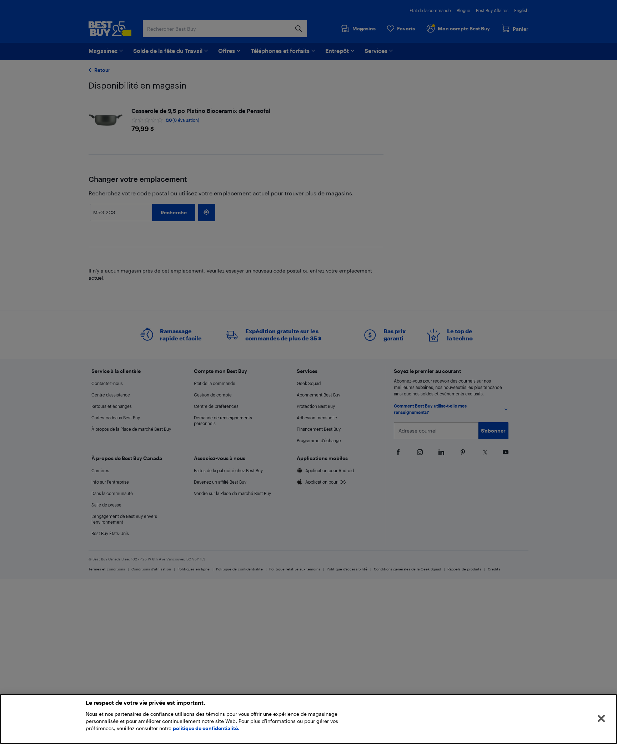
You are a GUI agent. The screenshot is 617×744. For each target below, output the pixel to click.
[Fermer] (601, 718)
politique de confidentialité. (206, 728)
